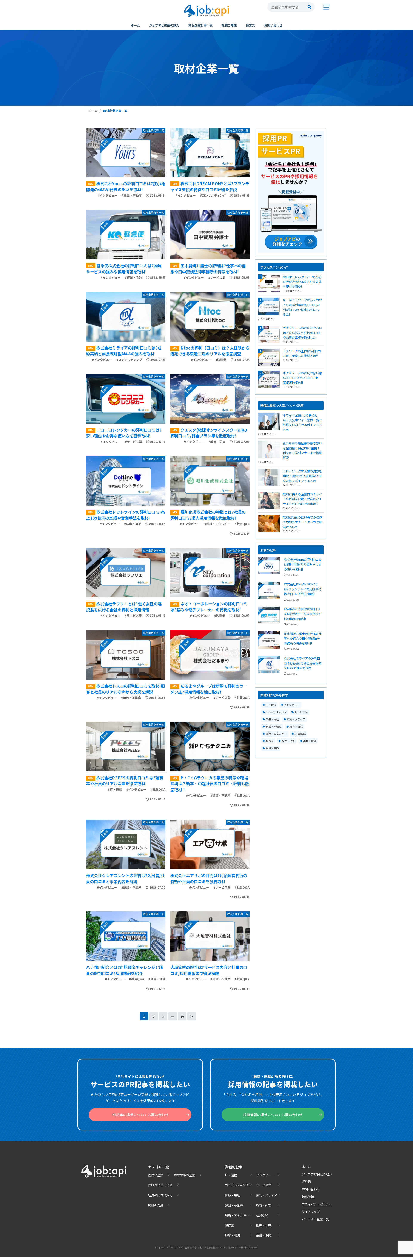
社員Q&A (300, 733)
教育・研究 (296, 726)
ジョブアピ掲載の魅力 (164, 25)
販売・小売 (288, 741)
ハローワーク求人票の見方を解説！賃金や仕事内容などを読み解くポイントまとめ (302, 476)
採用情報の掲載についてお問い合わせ (273, 1114)
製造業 (270, 741)
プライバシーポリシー (317, 1204)
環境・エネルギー (276, 733)
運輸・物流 (309, 741)
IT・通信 (271, 705)
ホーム (135, 25)
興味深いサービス (160, 1185)
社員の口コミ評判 (160, 1195)
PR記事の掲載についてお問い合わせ (140, 1114)
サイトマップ (311, 1211)
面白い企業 (155, 1175)
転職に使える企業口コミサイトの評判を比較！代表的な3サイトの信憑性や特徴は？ (302, 499)
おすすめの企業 (184, 1175)
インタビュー (292, 705)
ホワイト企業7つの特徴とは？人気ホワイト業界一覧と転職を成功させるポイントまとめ (302, 422)
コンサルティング (276, 712)
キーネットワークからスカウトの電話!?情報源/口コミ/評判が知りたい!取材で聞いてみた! (302, 307)
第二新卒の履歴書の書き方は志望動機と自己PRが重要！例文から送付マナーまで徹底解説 (302, 450)
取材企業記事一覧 (200, 25)
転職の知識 (229, 25)
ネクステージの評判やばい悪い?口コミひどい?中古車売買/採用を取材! (302, 378)
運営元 (250, 25)
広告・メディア (296, 719)
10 (182, 1016)
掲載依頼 (308, 1196)
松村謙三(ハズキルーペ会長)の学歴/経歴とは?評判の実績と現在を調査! (302, 282)
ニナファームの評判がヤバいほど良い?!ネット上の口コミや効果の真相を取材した (302, 333)
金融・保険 (272, 748)
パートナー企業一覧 (315, 1219)
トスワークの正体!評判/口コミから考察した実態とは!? (302, 353)
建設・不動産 (274, 726)
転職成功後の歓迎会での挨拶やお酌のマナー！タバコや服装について (302, 522)
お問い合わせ (273, 25)
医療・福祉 (272, 719)
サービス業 (301, 712)
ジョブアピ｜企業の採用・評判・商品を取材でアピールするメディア (205, 1247)
